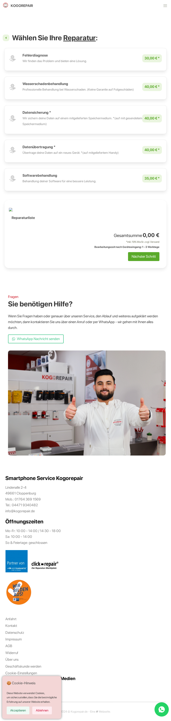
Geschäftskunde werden (23, 666)
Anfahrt (10, 619)
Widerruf (11, 653)
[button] (165, 6)
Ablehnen (42, 710)
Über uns (11, 659)
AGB (8, 646)
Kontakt (11, 626)
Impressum (13, 639)
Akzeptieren (18, 710)
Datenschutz (14, 632)
